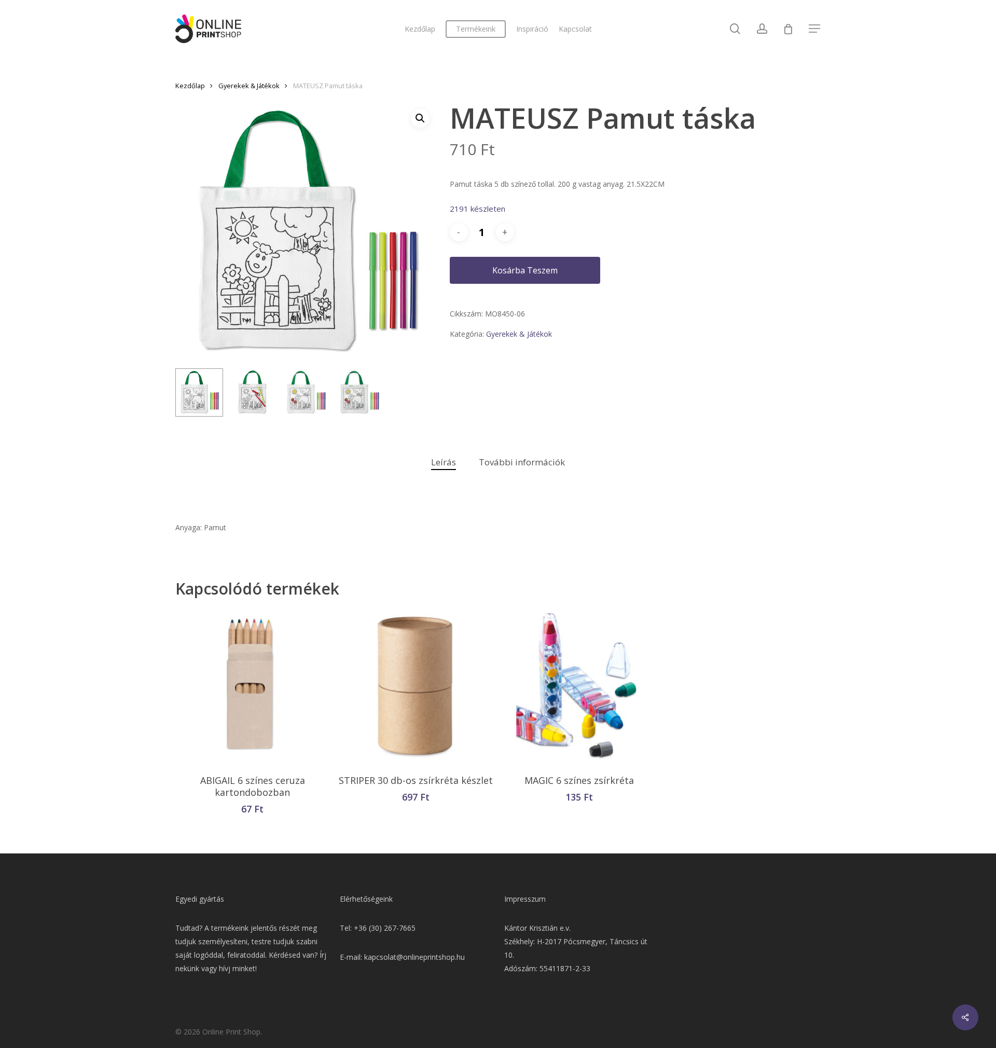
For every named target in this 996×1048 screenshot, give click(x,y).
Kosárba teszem (525, 270)
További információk (522, 462)
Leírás (443, 462)
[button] (420, 118)
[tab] (443, 462)
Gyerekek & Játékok (249, 85)
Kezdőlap (190, 85)
